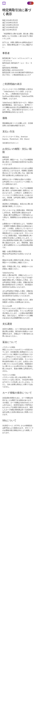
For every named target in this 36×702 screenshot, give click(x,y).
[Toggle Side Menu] (30, 3)
